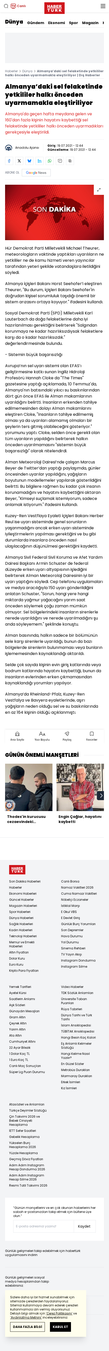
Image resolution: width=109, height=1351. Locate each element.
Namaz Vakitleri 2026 (77, 887)
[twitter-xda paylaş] (19, 161)
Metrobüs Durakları (75, 1070)
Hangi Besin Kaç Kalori (78, 1037)
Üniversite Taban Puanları (74, 1001)
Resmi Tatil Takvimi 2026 (28, 1185)
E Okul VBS (69, 912)
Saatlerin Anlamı (22, 999)
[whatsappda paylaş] (50, 161)
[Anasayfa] (17, 869)
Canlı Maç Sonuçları (25, 1066)
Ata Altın (15, 1035)
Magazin (90, 22)
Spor (73, 22)
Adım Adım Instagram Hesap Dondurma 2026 (27, 1167)
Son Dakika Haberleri (25, 881)
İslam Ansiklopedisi (76, 1025)
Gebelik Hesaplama (24, 1137)
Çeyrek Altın (18, 1023)
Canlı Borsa (70, 881)
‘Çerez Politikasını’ (59, 1313)
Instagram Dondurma (78, 960)
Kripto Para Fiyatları (24, 970)
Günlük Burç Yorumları (78, 924)
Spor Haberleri (19, 912)
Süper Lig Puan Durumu (27, 1072)
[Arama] (6, 6)
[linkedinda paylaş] (39, 161)
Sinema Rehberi (73, 948)
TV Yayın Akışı (71, 954)
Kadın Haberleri (20, 930)
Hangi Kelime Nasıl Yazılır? (75, 1056)
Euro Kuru (16, 964)
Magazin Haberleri (23, 906)
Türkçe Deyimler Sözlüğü (28, 1110)
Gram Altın (17, 1017)
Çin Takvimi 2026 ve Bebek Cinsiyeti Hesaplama (24, 1120)
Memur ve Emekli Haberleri (21, 944)
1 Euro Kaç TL (18, 1060)
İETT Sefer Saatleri (22, 1131)
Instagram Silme (74, 966)
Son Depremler (72, 930)
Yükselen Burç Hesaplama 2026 (22, 1145)
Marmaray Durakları (76, 1076)
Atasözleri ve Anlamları (26, 1104)
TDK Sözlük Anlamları (77, 993)
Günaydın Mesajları (24, 1011)
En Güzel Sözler (72, 1064)
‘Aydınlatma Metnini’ (26, 1317)
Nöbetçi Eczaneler (74, 899)
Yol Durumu (70, 942)
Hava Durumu (72, 936)
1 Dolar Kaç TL (19, 1054)
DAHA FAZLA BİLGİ (27, 1327)
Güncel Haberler (21, 899)
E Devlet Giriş (70, 918)
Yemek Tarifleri (20, 987)
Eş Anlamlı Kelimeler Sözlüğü (76, 1045)
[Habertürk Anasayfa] (54, 7)
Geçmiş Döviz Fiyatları (26, 1159)
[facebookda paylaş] (9, 161)
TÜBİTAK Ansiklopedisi (77, 1031)
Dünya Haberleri (21, 918)
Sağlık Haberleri (21, 924)
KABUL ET (60, 1327)
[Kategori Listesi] (103, 6)
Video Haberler (72, 987)
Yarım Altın (17, 1029)
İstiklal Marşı (70, 906)
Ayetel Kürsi (17, 993)
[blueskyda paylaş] (29, 161)
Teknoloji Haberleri (23, 936)
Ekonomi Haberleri (23, 893)
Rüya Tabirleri (71, 1009)
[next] (101, 795)
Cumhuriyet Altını (22, 1041)
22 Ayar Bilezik (19, 1047)
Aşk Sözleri (17, 1005)
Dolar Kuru (17, 958)
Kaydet (84, 1226)
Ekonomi (56, 22)
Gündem (35, 22)
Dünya (14, 21)
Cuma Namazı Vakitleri (79, 893)
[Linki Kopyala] (70, 161)
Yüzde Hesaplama (23, 1153)
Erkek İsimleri (70, 1082)
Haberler (11, 71)
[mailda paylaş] (60, 161)
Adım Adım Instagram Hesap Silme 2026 (26, 1177)
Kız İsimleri (69, 1088)
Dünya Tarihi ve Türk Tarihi (76, 1017)
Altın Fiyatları (19, 952)
